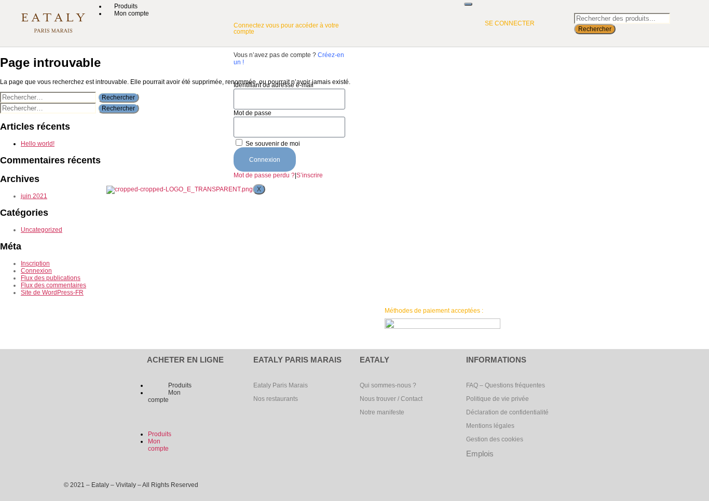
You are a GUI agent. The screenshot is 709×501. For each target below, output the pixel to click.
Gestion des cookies (494, 439)
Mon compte (131, 13)
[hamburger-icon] (468, 4)
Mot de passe (252, 113)
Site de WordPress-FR (52, 292)
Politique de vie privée (497, 398)
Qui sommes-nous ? (388, 385)
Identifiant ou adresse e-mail (273, 85)
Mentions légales (490, 425)
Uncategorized (41, 229)
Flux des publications (50, 278)
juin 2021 (34, 196)
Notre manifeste (382, 412)
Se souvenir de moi (272, 143)
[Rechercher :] (49, 97)
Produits (126, 6)
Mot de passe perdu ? (264, 175)
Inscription (35, 263)
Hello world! (37, 143)
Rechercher (594, 29)
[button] (131, 417)
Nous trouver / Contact (391, 398)
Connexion (36, 270)
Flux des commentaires (53, 285)
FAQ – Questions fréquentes (505, 385)
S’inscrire (309, 175)
